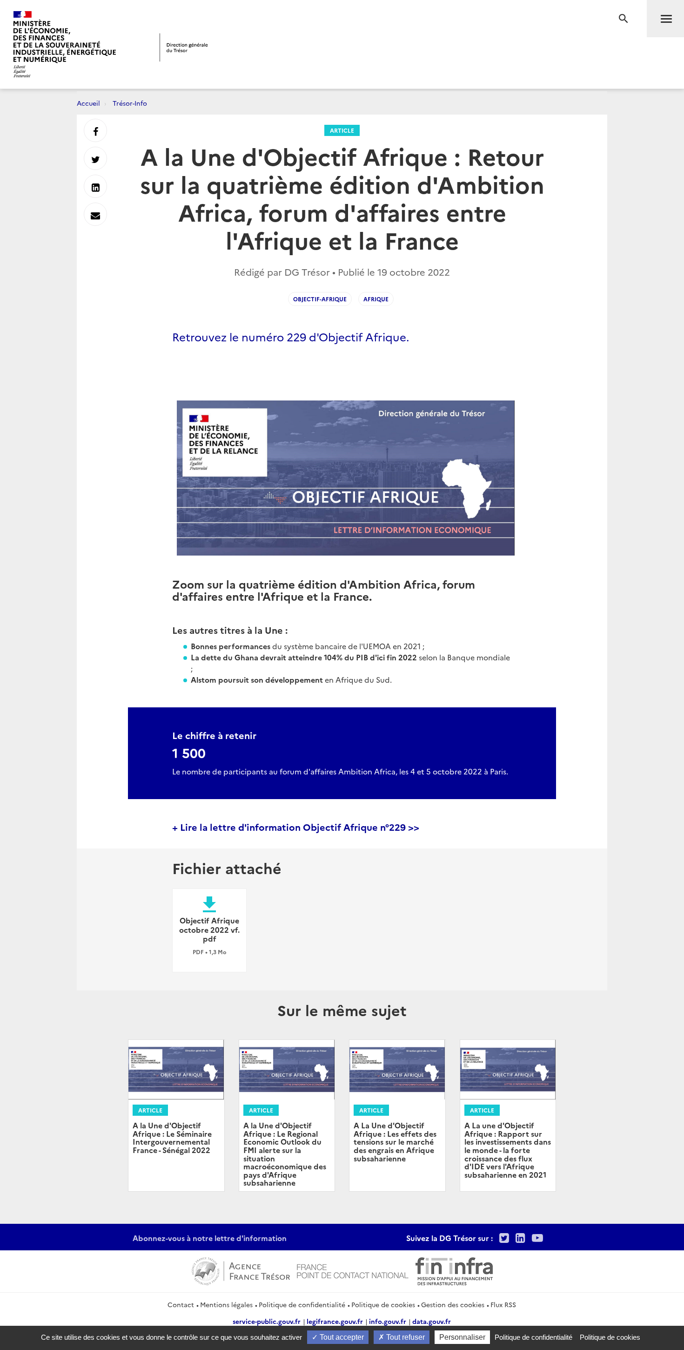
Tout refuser (404, 1337)
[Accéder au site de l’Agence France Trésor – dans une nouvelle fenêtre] (241, 1270)
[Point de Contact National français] (352, 1270)
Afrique (376, 299)
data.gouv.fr (431, 1321)
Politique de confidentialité (302, 1304)
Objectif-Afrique (320, 299)
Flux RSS (503, 1304)
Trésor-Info (130, 103)
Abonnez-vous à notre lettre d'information (210, 1237)
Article (342, 130)
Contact (181, 1304)
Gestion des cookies (452, 1304)
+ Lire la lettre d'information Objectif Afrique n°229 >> (295, 826)
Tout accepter (341, 1337)
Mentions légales (226, 1304)
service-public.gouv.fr (267, 1321)
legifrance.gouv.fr (335, 1321)
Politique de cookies (383, 1304)
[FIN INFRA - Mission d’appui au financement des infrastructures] (454, 1270)
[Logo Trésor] (184, 47)
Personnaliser (462, 1337)
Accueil (88, 103)
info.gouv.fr (387, 1321)
